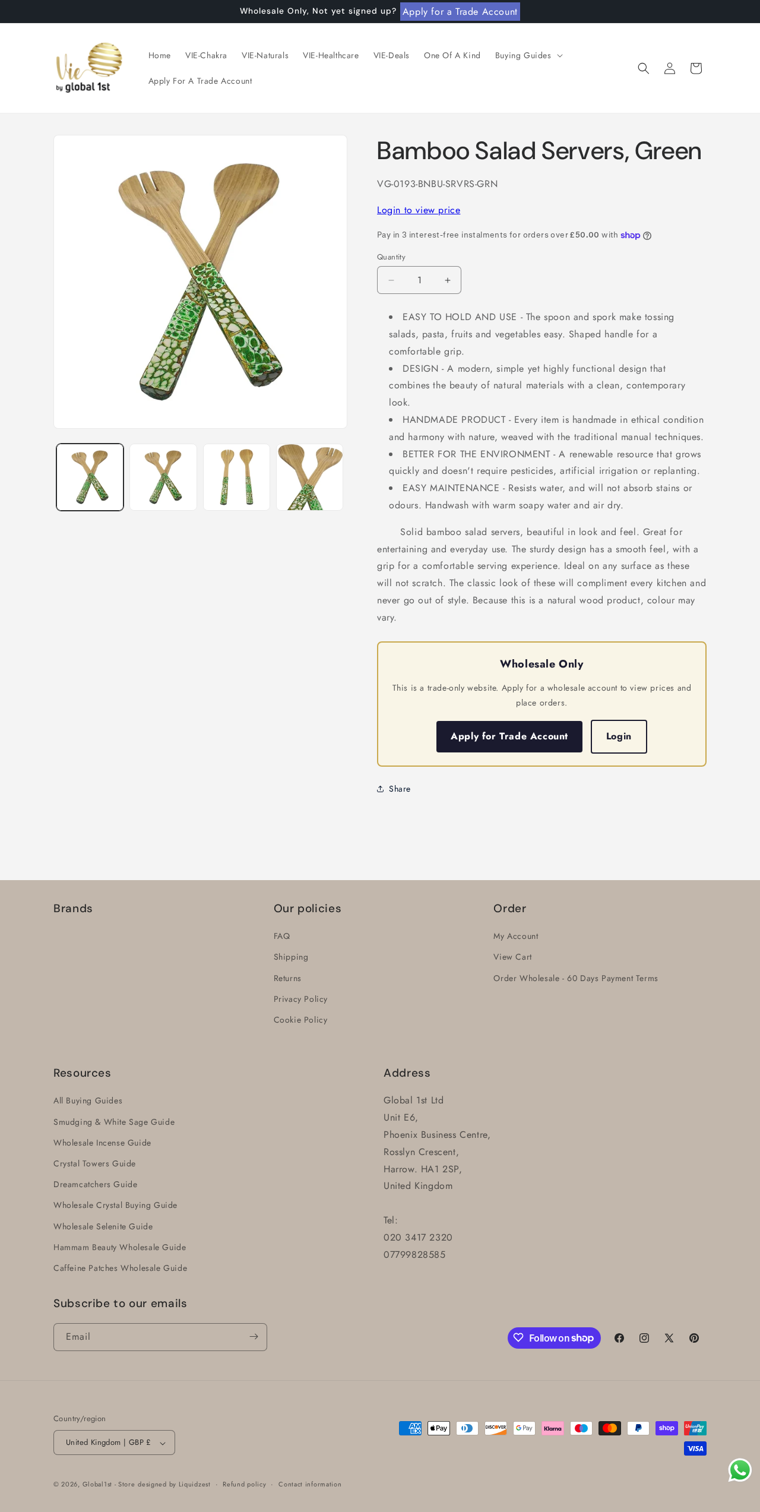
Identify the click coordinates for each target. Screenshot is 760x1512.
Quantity (391, 256)
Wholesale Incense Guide (102, 1143)
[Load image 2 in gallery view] (163, 477)
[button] (528, 55)
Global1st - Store (109, 1484)
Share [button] (400, 789)
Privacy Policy (301, 998)
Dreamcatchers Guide (95, 1184)
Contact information (309, 1484)
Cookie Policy (301, 1020)
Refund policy (244, 1484)
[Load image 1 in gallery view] (90, 477)
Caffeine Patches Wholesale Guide (120, 1268)
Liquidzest (195, 1484)
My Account (515, 936)
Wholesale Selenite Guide (103, 1226)
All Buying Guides (87, 1100)
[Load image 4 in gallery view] (309, 477)
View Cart (512, 957)
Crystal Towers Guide (94, 1163)
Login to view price (418, 210)
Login (619, 736)
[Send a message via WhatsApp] (740, 1470)
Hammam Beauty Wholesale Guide (119, 1246)
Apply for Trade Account (509, 736)
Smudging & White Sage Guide (114, 1121)
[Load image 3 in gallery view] (236, 477)
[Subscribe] (253, 1336)
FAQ (282, 936)
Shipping (291, 957)
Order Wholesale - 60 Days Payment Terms (575, 977)
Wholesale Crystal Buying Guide (115, 1205)
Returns (288, 977)
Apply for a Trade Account (460, 11)
